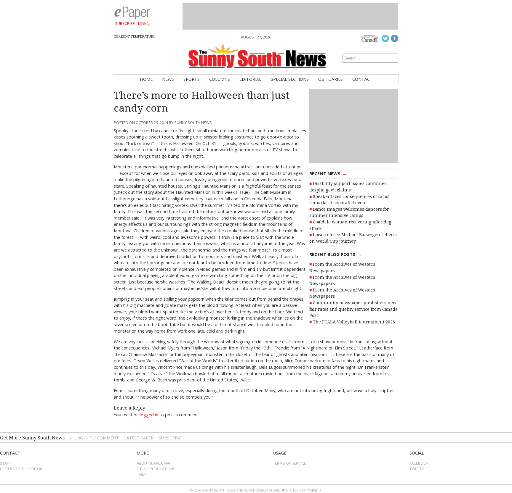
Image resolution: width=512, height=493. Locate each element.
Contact (362, 79)
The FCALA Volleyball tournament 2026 (354, 322)
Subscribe (125, 23)
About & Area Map (154, 463)
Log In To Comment (96, 438)
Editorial (250, 79)
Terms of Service (289, 463)
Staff (5, 463)
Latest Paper (138, 438)
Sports (191, 79)
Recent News (328, 173)
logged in (149, 415)
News (168, 79)
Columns (219, 79)
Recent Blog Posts (335, 253)
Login (143, 23)
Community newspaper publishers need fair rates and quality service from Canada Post (353, 309)
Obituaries (330, 79)
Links (142, 474)
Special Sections (290, 79)
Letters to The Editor (21, 468)
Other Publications (156, 468)
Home (146, 79)
